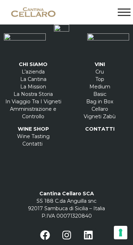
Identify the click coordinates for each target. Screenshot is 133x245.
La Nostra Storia (33, 94)
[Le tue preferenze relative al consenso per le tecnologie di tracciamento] (120, 232)
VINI (100, 64)
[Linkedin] (88, 235)
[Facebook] (45, 235)
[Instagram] (67, 235)
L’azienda (33, 72)
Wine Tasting (33, 136)
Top (99, 79)
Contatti (33, 144)
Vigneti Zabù (100, 116)
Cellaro (100, 109)
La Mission (33, 86)
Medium (99, 86)
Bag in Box (99, 101)
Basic (99, 94)
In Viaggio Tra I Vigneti (33, 101)
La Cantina (33, 79)
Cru (99, 72)
